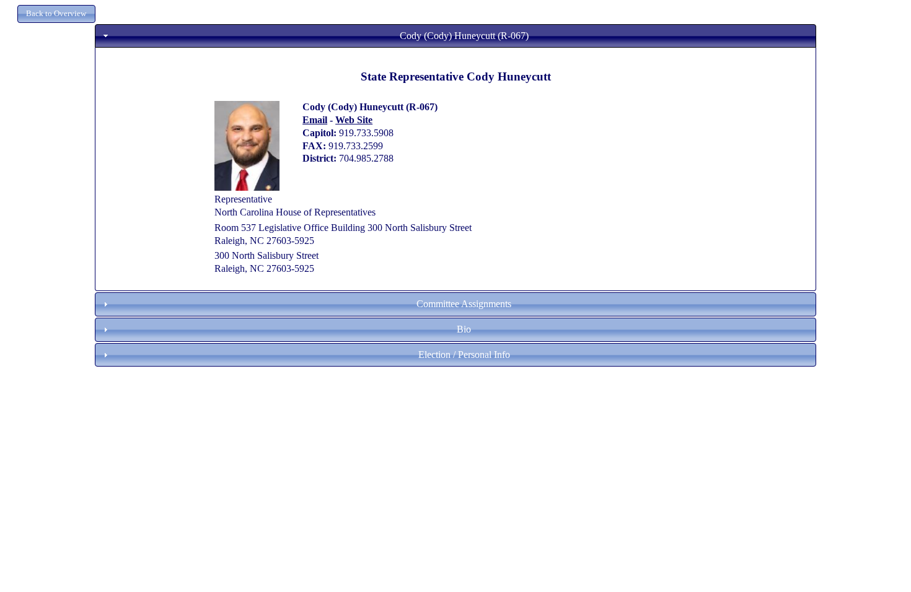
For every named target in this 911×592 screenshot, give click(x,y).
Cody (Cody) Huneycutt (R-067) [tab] (464, 35)
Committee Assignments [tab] (463, 303)
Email (314, 120)
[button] (56, 14)
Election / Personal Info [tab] (464, 354)
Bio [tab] (464, 329)
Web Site (353, 120)
